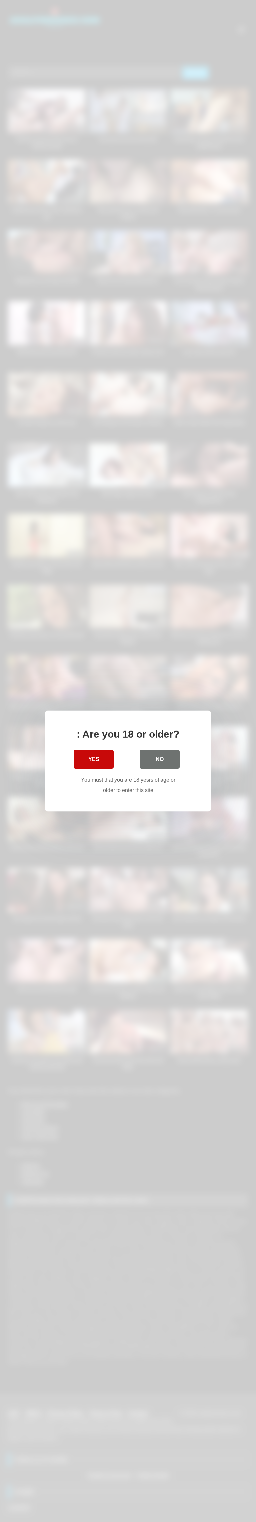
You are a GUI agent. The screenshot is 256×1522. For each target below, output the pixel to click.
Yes (93, 759)
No (160, 759)
